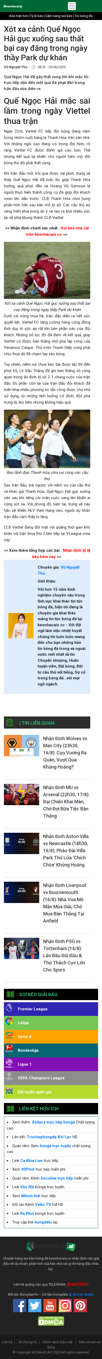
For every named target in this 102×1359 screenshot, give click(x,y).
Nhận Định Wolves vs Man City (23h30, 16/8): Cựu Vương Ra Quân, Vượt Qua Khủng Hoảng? (65, 753)
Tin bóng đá (84, 16)
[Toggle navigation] (72, 6)
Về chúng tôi (29, 1342)
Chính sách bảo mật (59, 1342)
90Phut (28, 1169)
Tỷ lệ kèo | (37, 16)
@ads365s (78, 1284)
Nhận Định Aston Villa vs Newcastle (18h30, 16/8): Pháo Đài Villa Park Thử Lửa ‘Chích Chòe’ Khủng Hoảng (66, 850)
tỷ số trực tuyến (81, 1294)
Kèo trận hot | (19, 16)
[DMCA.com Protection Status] (51, 1321)
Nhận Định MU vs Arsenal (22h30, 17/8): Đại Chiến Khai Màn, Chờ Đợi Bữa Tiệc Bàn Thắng (66, 802)
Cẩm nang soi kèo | (59, 16)
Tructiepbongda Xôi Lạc (49, 1137)
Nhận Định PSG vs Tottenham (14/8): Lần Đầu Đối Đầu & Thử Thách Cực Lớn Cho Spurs (64, 955)
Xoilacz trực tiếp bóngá (53, 1122)
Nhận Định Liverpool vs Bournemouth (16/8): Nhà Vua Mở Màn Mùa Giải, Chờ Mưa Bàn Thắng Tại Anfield (64, 903)
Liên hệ (8, 1342)
